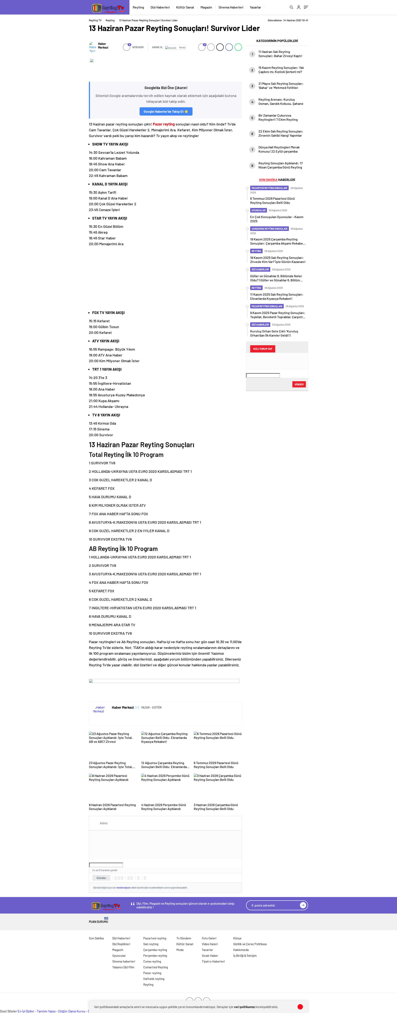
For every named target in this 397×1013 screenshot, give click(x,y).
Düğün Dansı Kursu (71, 1011)
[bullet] (131, 878)
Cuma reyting (152, 961)
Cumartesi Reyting (155, 967)
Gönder (101, 878)
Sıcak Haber (210, 955)
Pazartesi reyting (154, 938)
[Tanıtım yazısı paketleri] (165, 68)
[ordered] (128, 878)
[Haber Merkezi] (92, 47)
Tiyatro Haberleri (213, 961)
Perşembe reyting (155, 955)
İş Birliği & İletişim (245, 955)
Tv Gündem (183, 938)
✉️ (137, 707)
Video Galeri (210, 944)
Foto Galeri (209, 938)
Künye (237, 938)
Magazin (206, 7)
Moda (180, 950)
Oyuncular (119, 955)
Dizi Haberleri (160, 7)
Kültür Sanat (185, 7)
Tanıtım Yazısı (46, 1011)
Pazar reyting (164, 124)
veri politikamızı (244, 1007)
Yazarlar (255, 7)
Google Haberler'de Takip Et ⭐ (166, 111)
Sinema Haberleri (231, 7)
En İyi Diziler (26, 1011)
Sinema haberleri (123, 961)
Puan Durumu (98, 920)
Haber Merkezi (103, 45)
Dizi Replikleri (121, 944)
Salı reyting (150, 944)
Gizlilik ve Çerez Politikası (250, 944)
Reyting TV (95, 20)
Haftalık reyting (153, 979)
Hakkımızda (241, 950)
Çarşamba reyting (155, 950)
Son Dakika (96, 938)
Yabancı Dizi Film (123, 967)
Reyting (138, 7)
